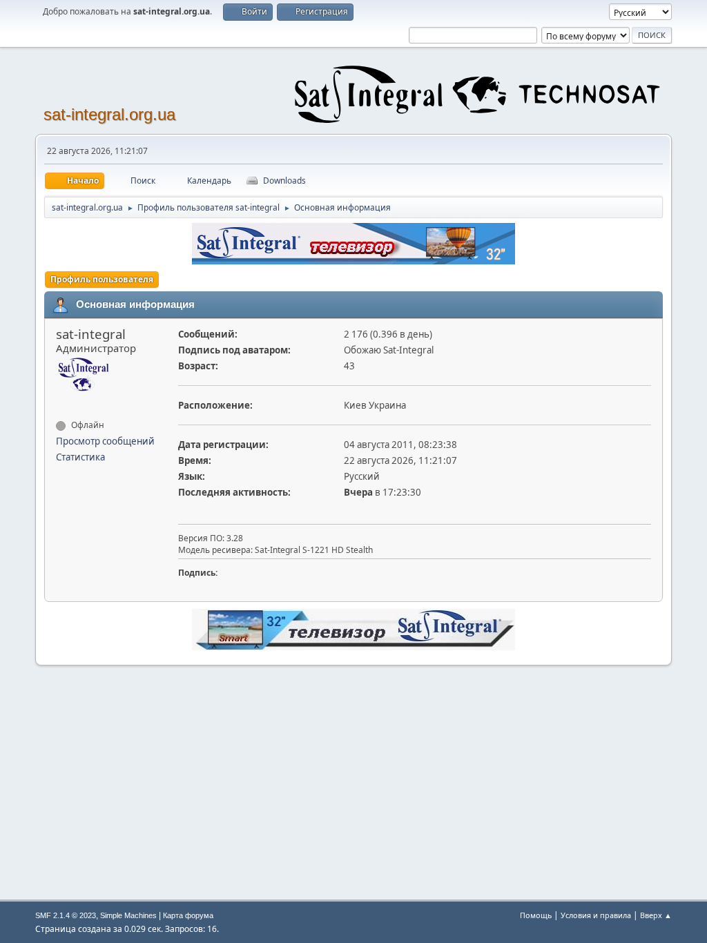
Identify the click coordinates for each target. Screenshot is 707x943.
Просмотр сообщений (105, 441)
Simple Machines (128, 915)
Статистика (80, 457)
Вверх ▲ (656, 915)
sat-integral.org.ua (109, 114)
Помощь (536, 915)
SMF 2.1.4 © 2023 (65, 915)
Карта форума (188, 915)
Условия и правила (596, 915)
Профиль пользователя (101, 279)
